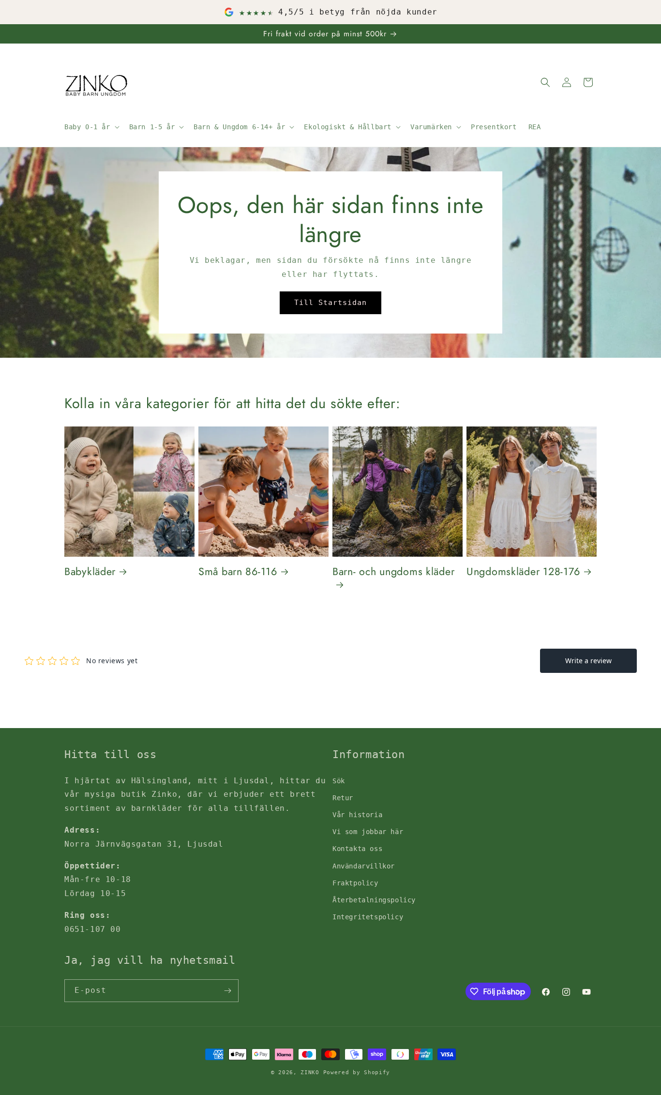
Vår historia (357, 815)
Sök (338, 781)
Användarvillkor (363, 866)
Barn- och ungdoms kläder (393, 572)
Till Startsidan (330, 302)
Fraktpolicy (355, 883)
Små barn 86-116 (237, 571)
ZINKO (309, 1072)
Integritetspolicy (367, 917)
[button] (91, 127)
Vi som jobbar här (367, 832)
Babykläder (90, 571)
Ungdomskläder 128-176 (523, 571)
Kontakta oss (357, 848)
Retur (342, 798)
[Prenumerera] (227, 990)
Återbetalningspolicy (374, 900)
